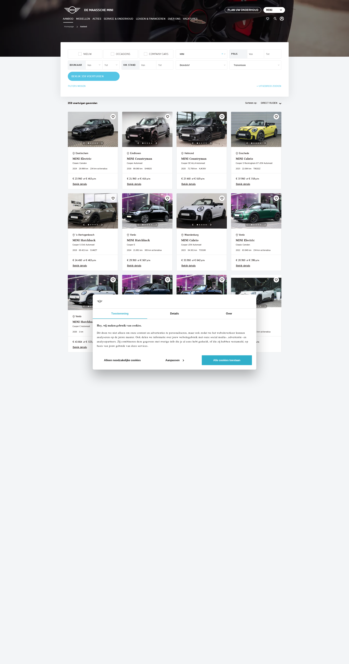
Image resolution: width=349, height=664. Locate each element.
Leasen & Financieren (150, 18)
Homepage (69, 26)
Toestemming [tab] (120, 313)
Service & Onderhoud (118, 18)
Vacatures (190, 18)
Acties (97, 18)
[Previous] (83, 143)
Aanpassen (172, 360)
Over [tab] (229, 313)
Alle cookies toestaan (226, 360)
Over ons (174, 18)
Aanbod (68, 18)
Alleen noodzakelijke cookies (122, 360)
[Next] (102, 143)
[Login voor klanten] (282, 19)
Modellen (83, 18)
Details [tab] (174, 313)
